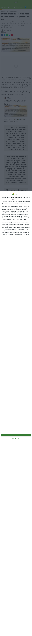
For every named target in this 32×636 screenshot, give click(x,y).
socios (16, 199)
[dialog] (16, 413)
